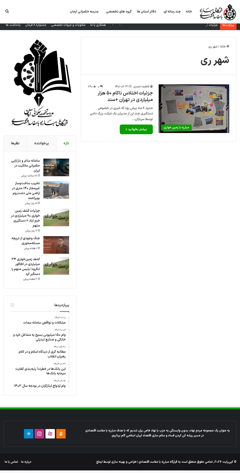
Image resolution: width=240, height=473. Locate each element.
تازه (66, 143)
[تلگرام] (28, 433)
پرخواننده (41, 143)
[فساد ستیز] (217, 12)
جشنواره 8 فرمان (35, 25)
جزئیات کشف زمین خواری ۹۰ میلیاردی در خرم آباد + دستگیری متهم (176, 25)
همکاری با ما (98, 25)
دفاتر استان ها (146, 11)
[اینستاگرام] (39, 433)
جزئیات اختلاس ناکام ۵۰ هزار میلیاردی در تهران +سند (125, 96)
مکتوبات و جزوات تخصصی (68, 25)
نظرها (15, 143)
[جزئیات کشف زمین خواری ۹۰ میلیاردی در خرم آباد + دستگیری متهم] (56, 217)
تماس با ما (11, 462)
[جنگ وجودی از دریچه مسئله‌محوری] (56, 245)
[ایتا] (61, 433)
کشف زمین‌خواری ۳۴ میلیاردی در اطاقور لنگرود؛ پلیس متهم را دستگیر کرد (25, 267)
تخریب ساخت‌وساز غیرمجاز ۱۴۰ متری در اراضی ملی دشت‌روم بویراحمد (26, 191)
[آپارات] (50, 433)
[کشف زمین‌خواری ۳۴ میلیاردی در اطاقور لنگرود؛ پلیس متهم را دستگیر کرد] (56, 266)
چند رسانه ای (172, 11)
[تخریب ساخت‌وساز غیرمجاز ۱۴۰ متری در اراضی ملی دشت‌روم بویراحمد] (56, 190)
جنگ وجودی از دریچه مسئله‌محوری (25, 241)
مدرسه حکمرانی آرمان (84, 11)
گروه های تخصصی (119, 11)
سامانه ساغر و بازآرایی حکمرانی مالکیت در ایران (25, 165)
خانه (189, 11)
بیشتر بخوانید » (136, 129)
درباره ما (26, 462)
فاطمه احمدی (141, 87)
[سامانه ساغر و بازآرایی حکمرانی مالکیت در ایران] (56, 167)
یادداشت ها (13, 25)
